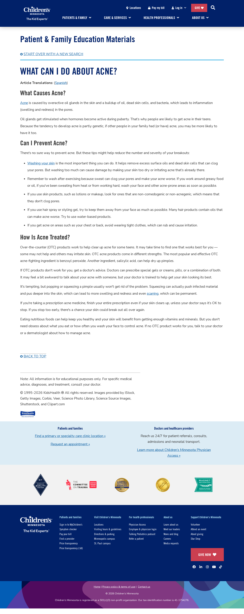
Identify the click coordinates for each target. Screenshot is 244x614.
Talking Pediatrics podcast (142, 534)
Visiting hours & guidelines (107, 529)
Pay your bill (65, 534)
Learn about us (171, 524)
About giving (197, 534)
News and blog (171, 534)
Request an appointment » (70, 444)
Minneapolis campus (104, 538)
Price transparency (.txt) (71, 548)
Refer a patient (136, 538)
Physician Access (137, 524)
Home (97, 586)
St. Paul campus (102, 543)
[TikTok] (220, 566)
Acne (24, 103)
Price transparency (68, 543)
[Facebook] (194, 566)
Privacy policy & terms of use (118, 586)
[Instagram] (207, 566)
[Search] (213, 7)
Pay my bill (158, 8)
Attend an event (198, 529)
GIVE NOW (204, 554)
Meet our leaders (172, 529)
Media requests (171, 543)
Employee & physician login (142, 529)
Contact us (144, 586)
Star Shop (195, 538)
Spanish (61, 83)
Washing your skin (41, 163)
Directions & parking (104, 534)
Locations (135, 8)
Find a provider (66, 538)
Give (197, 8)
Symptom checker (68, 529)
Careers (167, 538)
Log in (178, 8)
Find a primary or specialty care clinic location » (70, 436)
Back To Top (35, 356)
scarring (152, 293)
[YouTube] (214, 566)
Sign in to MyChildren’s (70, 524)
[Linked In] (200, 566)
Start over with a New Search (53, 54)
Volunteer (195, 524)
